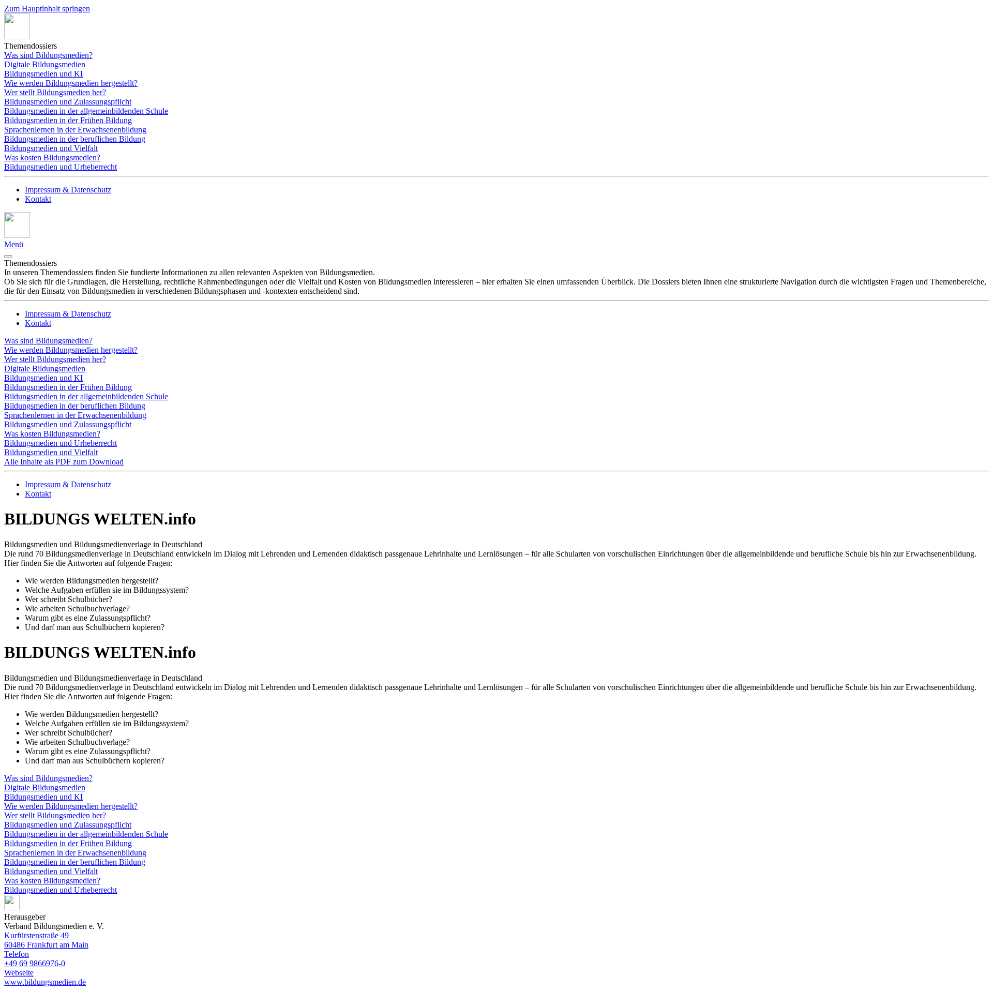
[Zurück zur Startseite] (17, 36)
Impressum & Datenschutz (68, 189)
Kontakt (38, 198)
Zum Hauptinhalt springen (47, 8)
